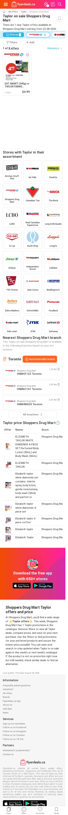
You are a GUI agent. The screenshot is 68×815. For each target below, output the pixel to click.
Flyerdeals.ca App (12, 701)
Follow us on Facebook (15, 727)
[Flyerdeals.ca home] (23, 4)
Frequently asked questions (17, 685)
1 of (11, 48)
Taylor (24, 12)
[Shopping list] (53, 4)
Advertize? (8, 689)
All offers (13, 12)
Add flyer (7, 709)
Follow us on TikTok (13, 739)
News (6, 712)
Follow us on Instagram (14, 731)
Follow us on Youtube (14, 735)
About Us (7, 705)
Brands (6, 697)
